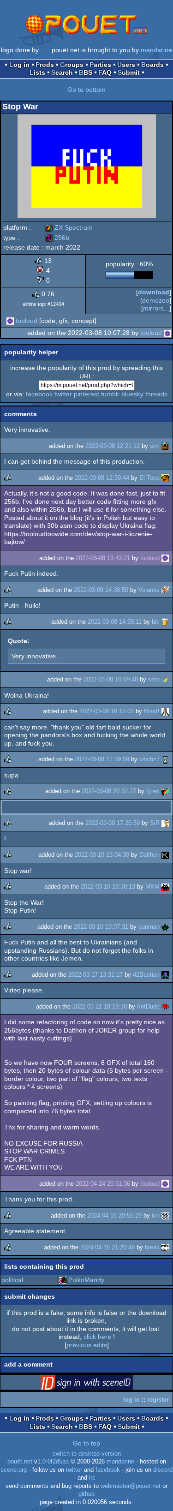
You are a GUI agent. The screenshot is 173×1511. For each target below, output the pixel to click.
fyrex (153, 791)
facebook (39, 394)
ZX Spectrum (69, 227)
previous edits (86, 1345)
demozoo (155, 300)
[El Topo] (165, 477)
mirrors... (156, 308)
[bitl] (165, 621)
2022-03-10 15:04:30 (102, 854)
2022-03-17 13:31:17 (95, 974)
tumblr (110, 394)
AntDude (148, 1006)
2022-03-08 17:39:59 (102, 759)
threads (156, 394)
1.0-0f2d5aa (53, 1461)
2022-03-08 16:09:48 (111, 679)
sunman (149, 926)
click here (97, 1336)
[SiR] (165, 822)
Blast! (152, 711)
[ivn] (165, 1215)
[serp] (165, 679)
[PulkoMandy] (62, 1280)
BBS (85, 72)
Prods (45, 64)
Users (126, 64)
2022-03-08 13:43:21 (103, 558)
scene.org (13, 1470)
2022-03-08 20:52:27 (109, 791)
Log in (19, 64)
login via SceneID (101, 1384)
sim (155, 445)
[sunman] (165, 926)
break (152, 1247)
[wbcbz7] (165, 759)
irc (92, 1478)
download (153, 292)
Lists (37, 72)
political (12, 1280)
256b (57, 237)
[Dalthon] (165, 854)
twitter (63, 394)
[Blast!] (165, 711)
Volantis (149, 589)
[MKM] (165, 886)
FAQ (105, 72)
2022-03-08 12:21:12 (112, 445)
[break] (165, 1247)
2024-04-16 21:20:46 (107, 1247)
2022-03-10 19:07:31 (101, 926)
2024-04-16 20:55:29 (114, 1215)
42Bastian (146, 974)
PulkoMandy (86, 1280)
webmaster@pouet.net (131, 1486)
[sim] (165, 445)
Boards (152, 64)
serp (154, 679)
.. (42, 50)
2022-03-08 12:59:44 (102, 477)
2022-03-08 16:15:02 (106, 711)
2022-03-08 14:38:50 (101, 589)
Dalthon (149, 854)
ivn (156, 1215)
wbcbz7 (149, 759)
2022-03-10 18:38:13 (108, 886)
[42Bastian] (165, 974)
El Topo (149, 477)
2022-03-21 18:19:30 (99, 1006)
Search (62, 72)
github (86, 1494)
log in (131, 1399)
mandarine (156, 50)
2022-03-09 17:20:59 (112, 822)
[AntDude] (165, 1006)
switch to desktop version (87, 1454)
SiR (155, 822)
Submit (129, 72)
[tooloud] (10, 320)
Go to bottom (86, 89)
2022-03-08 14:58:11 (115, 621)
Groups (72, 64)
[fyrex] (165, 791)
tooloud (26, 320)
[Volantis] (165, 589)
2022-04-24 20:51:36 (103, 1183)
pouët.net (19, 1461)
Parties (100, 64)
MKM (152, 886)
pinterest (86, 394)
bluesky (132, 394)
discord (163, 1470)
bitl (156, 621)
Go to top (86, 1443)
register (158, 1399)
